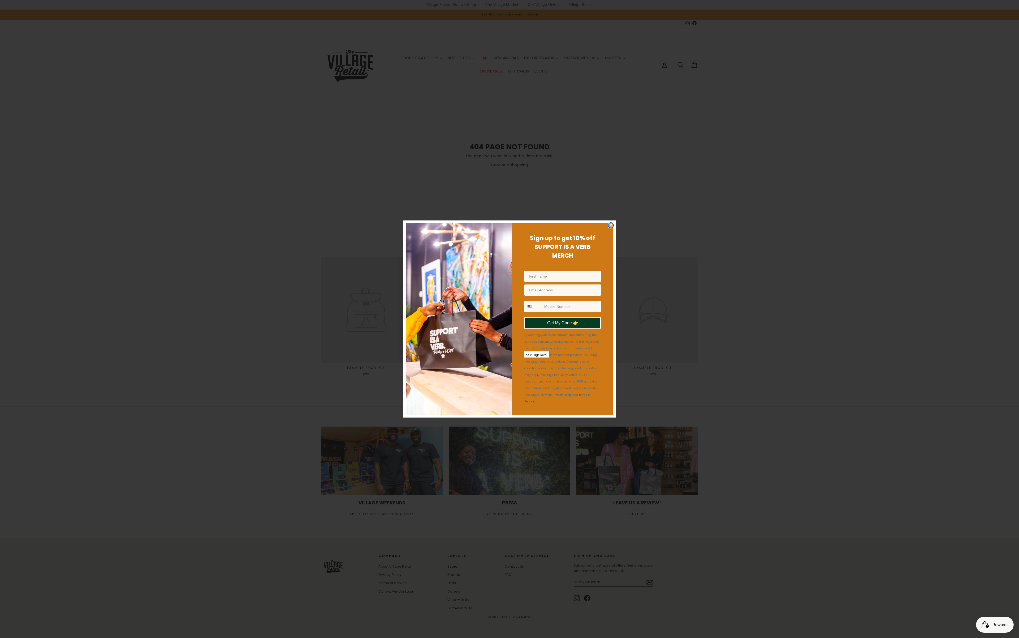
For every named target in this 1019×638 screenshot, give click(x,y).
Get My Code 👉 (562, 323)
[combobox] (533, 306)
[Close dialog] (611, 225)
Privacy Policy (562, 395)
